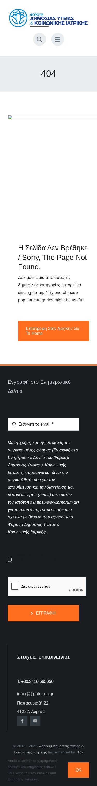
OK (78, 770)
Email (14, 413)
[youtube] (35, 721)
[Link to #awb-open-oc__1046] (39, 39)
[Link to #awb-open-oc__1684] (57, 39)
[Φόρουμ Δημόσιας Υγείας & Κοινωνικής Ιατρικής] (48, 9)
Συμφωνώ (18, 548)
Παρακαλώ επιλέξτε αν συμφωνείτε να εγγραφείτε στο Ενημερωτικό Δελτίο (41, 559)
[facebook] (22, 721)
